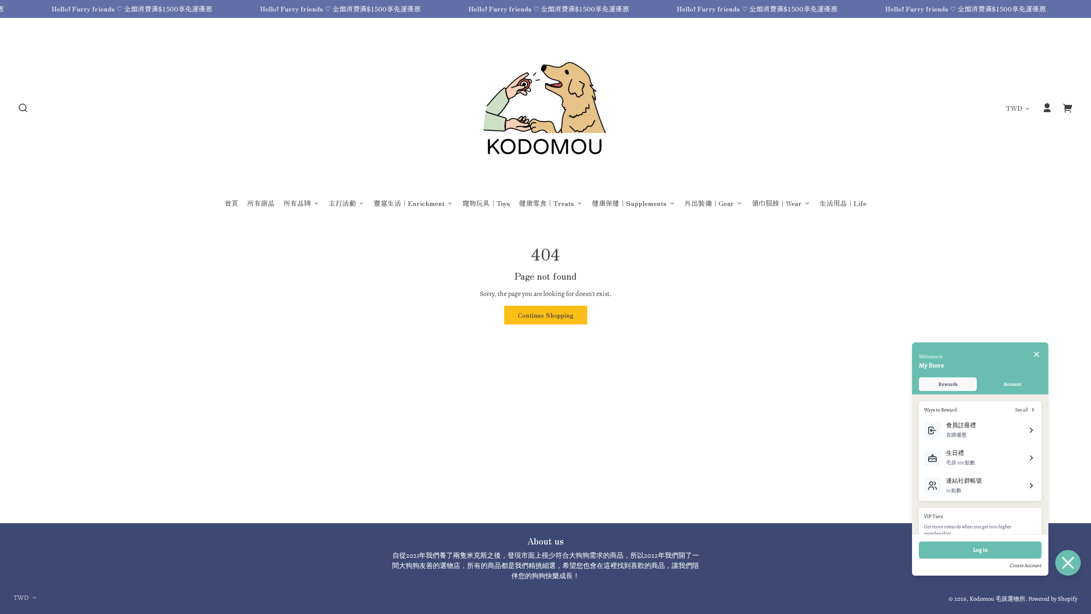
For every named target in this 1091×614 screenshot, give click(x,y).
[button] (23, 107)
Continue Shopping (546, 314)
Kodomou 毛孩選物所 (997, 598)
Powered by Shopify (1052, 598)
